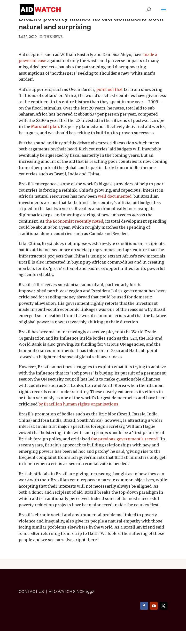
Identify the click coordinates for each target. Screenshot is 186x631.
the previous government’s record (124, 438)
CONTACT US (31, 591)
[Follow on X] (163, 606)
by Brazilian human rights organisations (78, 404)
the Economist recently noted (74, 221)
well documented (115, 196)
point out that (109, 89)
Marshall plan (45, 126)
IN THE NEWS (51, 36)
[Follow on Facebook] (144, 606)
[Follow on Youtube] (154, 606)
